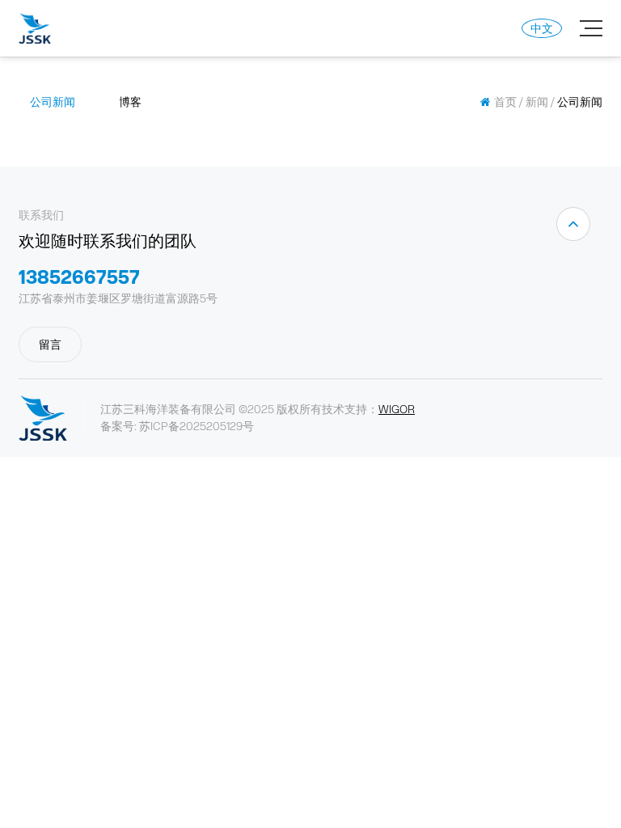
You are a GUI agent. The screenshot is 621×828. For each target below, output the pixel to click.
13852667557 (79, 276)
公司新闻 (52, 101)
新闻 (537, 101)
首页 (505, 101)
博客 (130, 101)
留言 (50, 344)
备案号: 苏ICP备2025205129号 (177, 426)
